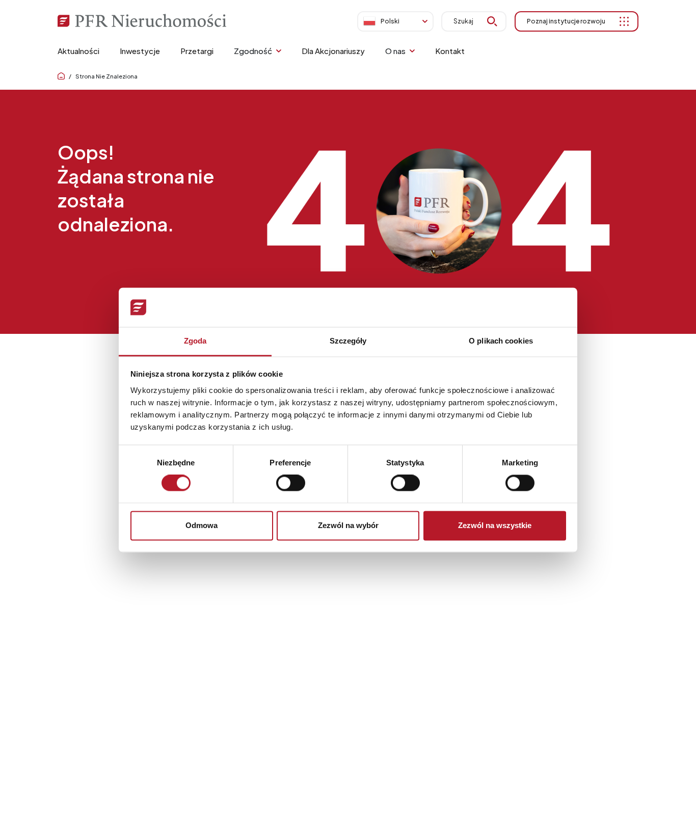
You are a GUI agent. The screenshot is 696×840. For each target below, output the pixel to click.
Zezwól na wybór (348, 525)
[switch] (290, 483)
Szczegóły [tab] (348, 340)
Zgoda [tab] (195, 340)
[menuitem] (78, 51)
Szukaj (463, 21)
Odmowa (201, 525)
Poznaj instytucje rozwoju (566, 21)
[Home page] (61, 76)
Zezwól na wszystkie (494, 525)
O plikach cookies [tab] (501, 340)
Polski (390, 21)
